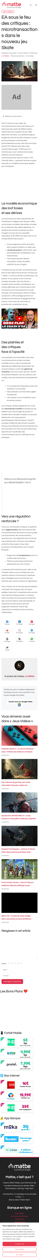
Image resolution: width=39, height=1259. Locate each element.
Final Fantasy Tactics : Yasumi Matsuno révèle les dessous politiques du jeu (18, 884)
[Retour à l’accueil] (11, 5)
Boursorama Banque (19, 1216)
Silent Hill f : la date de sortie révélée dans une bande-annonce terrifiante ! (16, 917)
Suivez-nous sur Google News (20, 702)
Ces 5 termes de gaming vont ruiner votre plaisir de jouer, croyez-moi (16, 783)
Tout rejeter (19, 1254)
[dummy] (17, 109)
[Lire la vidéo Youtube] (20, 319)
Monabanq (19, 1219)
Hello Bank (19, 1213)
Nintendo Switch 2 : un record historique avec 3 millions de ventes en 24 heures (18, 750)
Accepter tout (19, 1244)
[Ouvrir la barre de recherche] (31, 5)
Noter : (4, 964)
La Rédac (30, 676)
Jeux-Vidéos (8, 11)
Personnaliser (19, 1249)
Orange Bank (19, 1222)
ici (22, 1197)
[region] (19, 1241)
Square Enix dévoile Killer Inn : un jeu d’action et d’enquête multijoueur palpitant (19, 817)
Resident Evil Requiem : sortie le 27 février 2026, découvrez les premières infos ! (18, 850)
